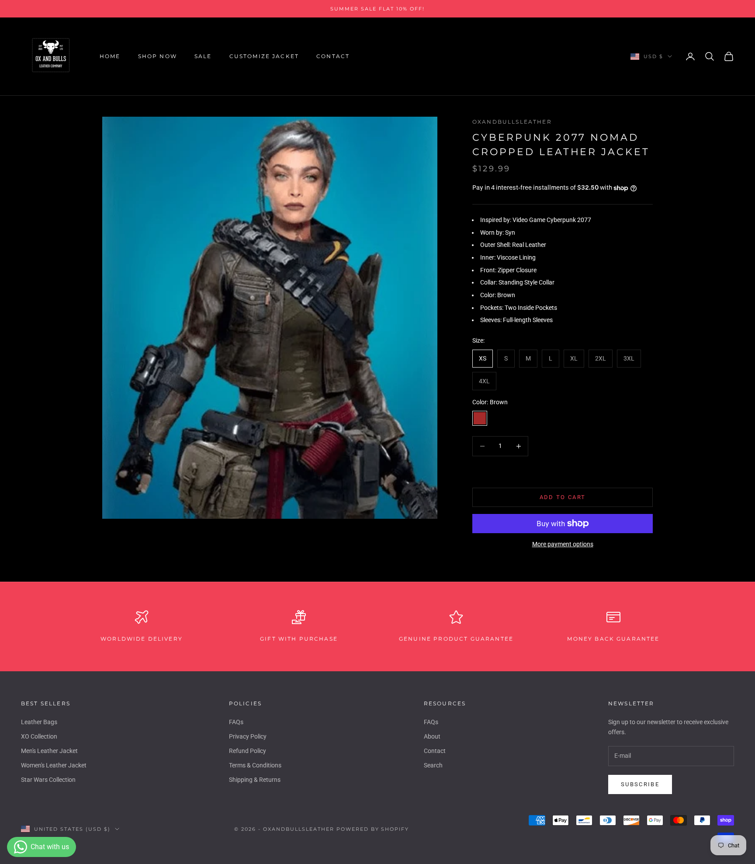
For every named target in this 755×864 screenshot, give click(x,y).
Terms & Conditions (255, 765)
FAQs (236, 721)
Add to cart (563, 497)
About (432, 736)
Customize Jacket (264, 56)
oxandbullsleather (512, 121)
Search (433, 765)
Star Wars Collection (48, 779)
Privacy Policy (248, 736)
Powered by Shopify (372, 829)
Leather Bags (39, 721)
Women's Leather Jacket (54, 765)
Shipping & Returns (255, 779)
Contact (333, 56)
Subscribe (640, 784)
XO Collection (39, 736)
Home (110, 56)
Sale (203, 56)
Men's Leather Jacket (49, 750)
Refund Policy (247, 750)
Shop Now (157, 56)
